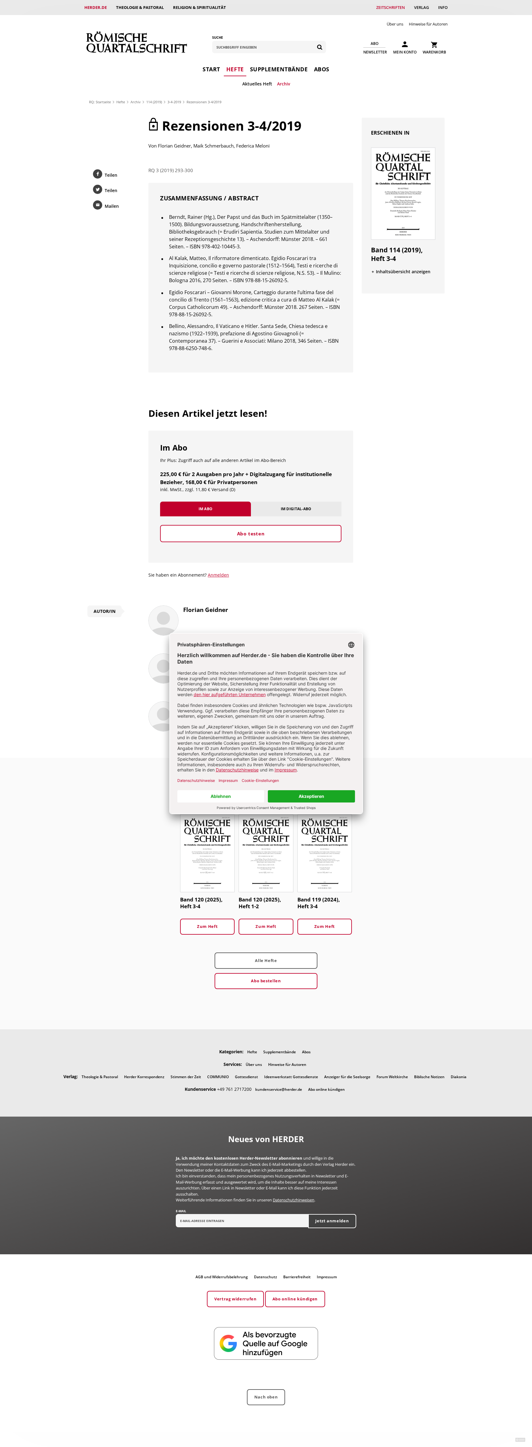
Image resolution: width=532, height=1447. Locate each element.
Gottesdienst (246, 1076)
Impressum (327, 1277)
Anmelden (218, 575)
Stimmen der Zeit (186, 1076)
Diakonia (458, 1076)
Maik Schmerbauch (213, 146)
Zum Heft (207, 926)
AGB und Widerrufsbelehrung (221, 1277)
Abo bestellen (266, 981)
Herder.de (95, 7)
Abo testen (251, 533)
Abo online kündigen (326, 1089)
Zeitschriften (390, 7)
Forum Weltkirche (392, 1076)
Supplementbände (279, 69)
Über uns (395, 24)
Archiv (283, 84)
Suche (217, 37)
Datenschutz (265, 1277)
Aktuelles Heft (257, 84)
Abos (321, 69)
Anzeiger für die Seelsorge (347, 1076)
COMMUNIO (218, 1076)
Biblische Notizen (429, 1076)
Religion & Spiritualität (199, 7)
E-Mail (181, 1211)
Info (443, 7)
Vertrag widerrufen (235, 1299)
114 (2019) (154, 102)
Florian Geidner (174, 146)
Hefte (235, 69)
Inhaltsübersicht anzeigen (403, 271)
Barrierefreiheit (297, 1277)
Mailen (112, 206)
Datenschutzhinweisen (293, 1200)
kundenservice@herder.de (278, 1089)
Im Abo (206, 508)
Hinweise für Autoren (428, 24)
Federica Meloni (253, 146)
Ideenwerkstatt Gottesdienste (291, 1076)
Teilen (111, 175)
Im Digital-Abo (296, 508)
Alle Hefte (266, 960)
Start (211, 69)
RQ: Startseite (100, 102)
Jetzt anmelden (332, 1221)
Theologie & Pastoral (140, 7)
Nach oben (266, 1397)
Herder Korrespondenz (144, 1076)
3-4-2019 (174, 102)
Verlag (421, 7)
